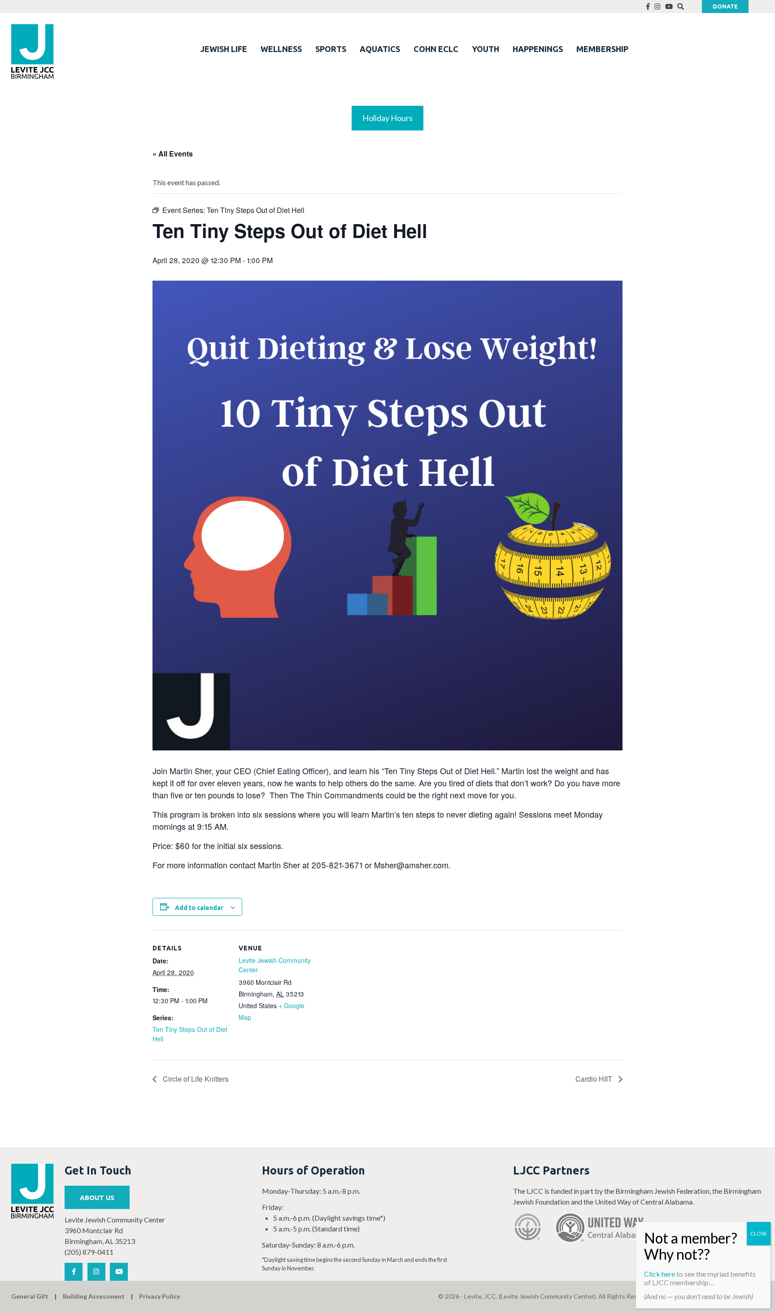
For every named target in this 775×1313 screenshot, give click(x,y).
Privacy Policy (159, 1296)
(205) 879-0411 (89, 1252)
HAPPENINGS (538, 48)
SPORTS (330, 48)
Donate (725, 6)
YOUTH (485, 48)
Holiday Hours (387, 118)
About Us (97, 1197)
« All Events (172, 153)
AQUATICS (380, 48)
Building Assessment (94, 1296)
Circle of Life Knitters (195, 1079)
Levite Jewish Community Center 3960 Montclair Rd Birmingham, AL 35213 (115, 1230)
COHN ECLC (436, 48)
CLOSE (758, 1233)
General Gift (29, 1296)
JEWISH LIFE (223, 48)
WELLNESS (281, 48)
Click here (659, 1274)
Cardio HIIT (594, 1079)
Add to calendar (199, 908)
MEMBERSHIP (602, 48)
